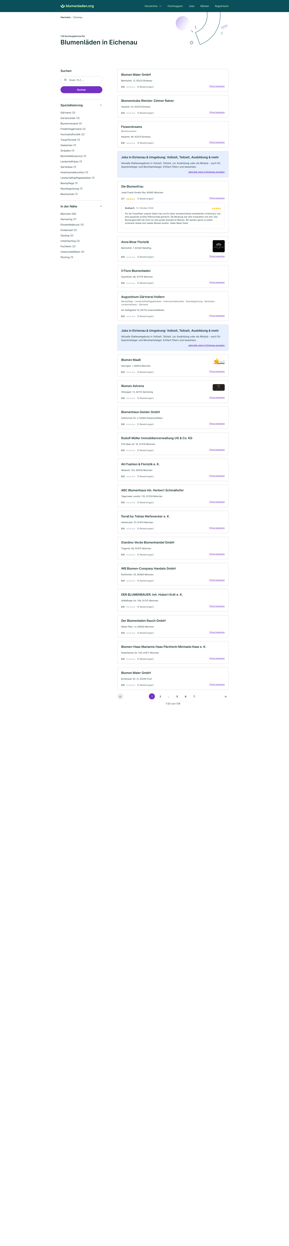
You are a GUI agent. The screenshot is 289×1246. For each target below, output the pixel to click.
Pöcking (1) (67, 257)
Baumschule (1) (69, 194)
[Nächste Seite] (225, 696)
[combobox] (81, 80)
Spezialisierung (72, 105)
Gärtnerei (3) (68, 112)
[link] (172, 80)
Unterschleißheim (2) (72, 251)
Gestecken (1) (68, 145)
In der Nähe (69, 206)
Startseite (65, 17)
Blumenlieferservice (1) (73, 156)
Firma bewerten (217, 86)
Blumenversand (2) (71, 123)
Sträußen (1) (67, 150)
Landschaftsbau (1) (71, 161)
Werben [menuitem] (204, 6)
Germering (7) (68, 219)
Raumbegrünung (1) (72, 188)
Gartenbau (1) (68, 166)
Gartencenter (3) (70, 118)
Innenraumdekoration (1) (74, 172)
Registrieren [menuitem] (221, 6)
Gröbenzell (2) (69, 230)
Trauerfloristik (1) (70, 139)
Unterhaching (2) (70, 240)
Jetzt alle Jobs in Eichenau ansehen (206, 172)
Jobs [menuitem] (191, 6)
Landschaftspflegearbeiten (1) (78, 177)
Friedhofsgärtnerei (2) (73, 128)
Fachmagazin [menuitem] (175, 6)
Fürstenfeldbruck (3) (72, 224)
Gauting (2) (67, 235)
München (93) (68, 213)
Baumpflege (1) (69, 183)
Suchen (81, 89)
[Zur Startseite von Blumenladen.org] (77, 6)
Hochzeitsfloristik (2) (73, 134)
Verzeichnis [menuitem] (150, 6)
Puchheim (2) (68, 246)
